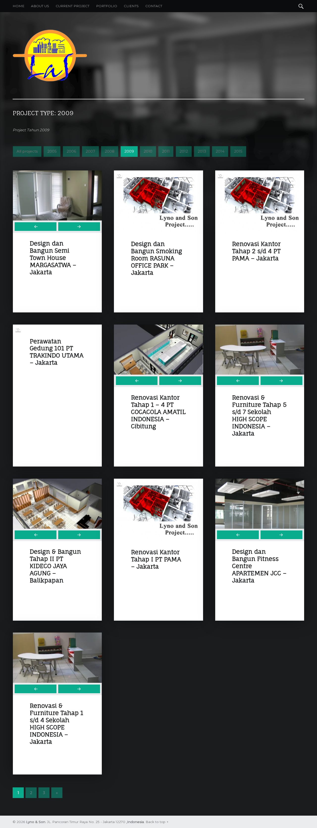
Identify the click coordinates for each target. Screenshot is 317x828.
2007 (90, 151)
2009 (129, 151)
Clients (131, 6)
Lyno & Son (35, 822)
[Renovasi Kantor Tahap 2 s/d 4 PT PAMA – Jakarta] (259, 173)
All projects (27, 151)
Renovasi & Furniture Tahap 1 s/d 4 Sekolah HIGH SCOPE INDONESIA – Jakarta (56, 723)
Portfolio (106, 6)
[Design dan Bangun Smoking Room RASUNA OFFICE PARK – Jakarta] (158, 173)
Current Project (72, 6)
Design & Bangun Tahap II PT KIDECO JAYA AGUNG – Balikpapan (55, 566)
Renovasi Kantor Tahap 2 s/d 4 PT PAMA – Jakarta (256, 251)
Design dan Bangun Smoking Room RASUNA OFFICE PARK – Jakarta (156, 258)
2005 (52, 151)
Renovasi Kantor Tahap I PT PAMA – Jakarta (156, 559)
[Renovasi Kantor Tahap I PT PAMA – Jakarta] (158, 481)
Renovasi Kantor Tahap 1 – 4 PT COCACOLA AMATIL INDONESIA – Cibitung (158, 412)
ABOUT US (40, 6)
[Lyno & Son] (50, 31)
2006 (71, 151)
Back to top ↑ (157, 822)
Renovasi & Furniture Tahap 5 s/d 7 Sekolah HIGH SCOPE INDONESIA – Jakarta (259, 415)
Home (18, 6)
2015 (238, 151)
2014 (220, 151)
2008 (109, 151)
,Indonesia (135, 822)
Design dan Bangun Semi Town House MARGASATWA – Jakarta (53, 258)
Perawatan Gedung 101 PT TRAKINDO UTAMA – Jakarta (56, 351)
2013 (202, 151)
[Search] (301, 6)
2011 (166, 151)
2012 (184, 151)
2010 (148, 151)
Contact (153, 6)
